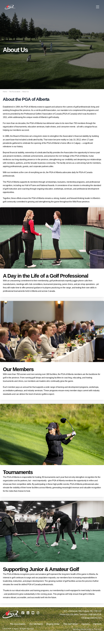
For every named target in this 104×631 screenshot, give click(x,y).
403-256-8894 (72, 614)
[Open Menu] (97, 7)
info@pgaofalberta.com (91, 618)
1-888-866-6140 (94, 614)
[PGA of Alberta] (10, 6)
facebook (22, 612)
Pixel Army (97, 629)
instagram (38, 612)
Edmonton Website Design (82, 629)
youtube (33, 612)
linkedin (28, 612)
